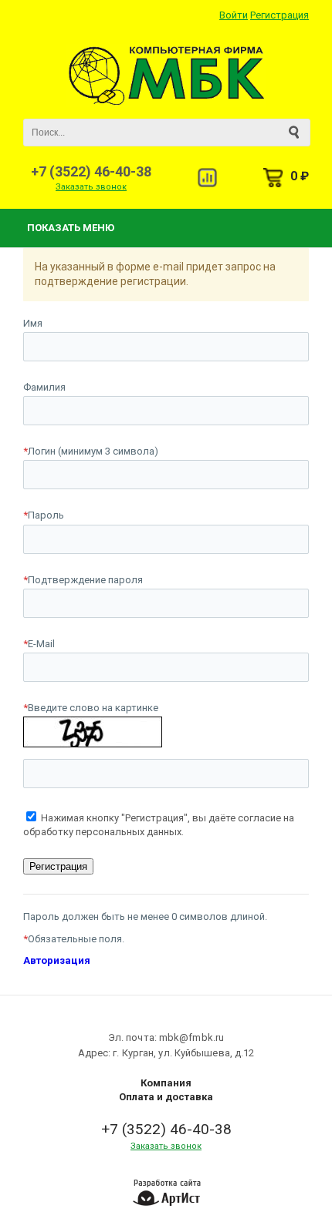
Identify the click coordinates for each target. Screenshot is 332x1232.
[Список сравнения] (207, 177)
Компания (166, 1083)
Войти (233, 15)
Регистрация (279, 15)
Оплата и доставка (166, 1097)
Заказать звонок (91, 187)
